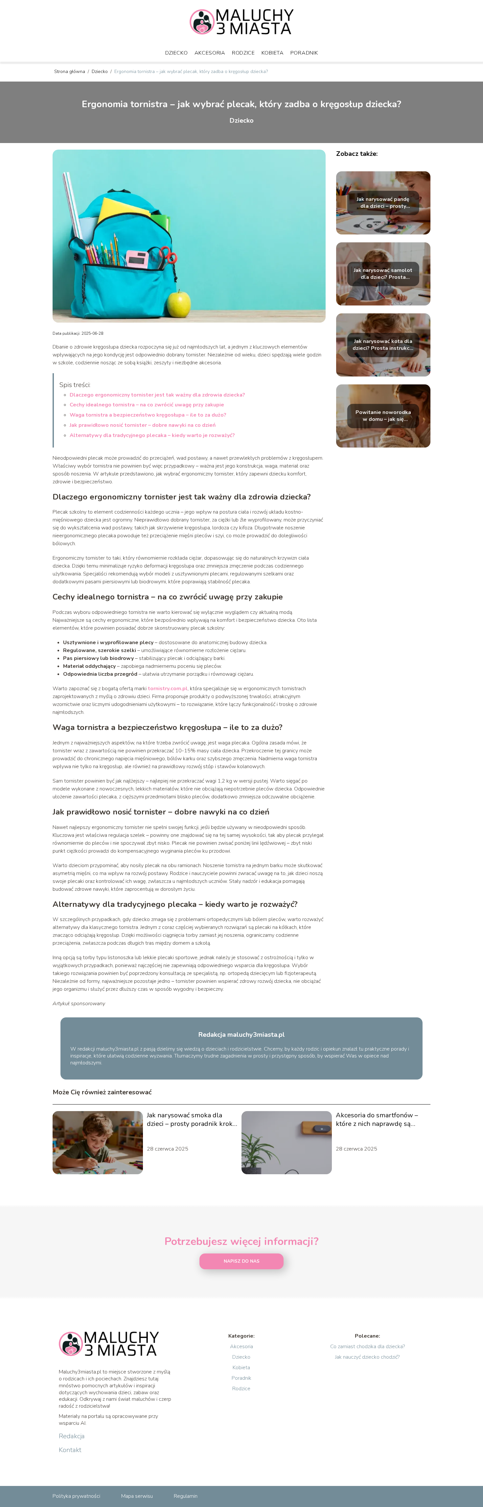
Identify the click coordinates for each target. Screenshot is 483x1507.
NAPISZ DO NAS (242, 1261)
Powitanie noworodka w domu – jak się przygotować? (383, 416)
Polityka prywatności (76, 1496)
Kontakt (70, 1450)
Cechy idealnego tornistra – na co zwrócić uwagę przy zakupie (147, 404)
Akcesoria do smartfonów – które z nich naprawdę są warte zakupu (377, 1119)
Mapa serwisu (137, 1496)
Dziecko (176, 53)
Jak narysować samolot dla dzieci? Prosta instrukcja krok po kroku (383, 274)
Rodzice (243, 53)
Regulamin (185, 1496)
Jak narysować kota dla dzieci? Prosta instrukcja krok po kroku (383, 345)
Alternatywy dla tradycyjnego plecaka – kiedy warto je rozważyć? (152, 435)
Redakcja (72, 1436)
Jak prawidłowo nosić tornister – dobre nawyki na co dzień (143, 425)
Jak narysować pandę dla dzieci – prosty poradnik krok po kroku (383, 203)
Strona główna (70, 71)
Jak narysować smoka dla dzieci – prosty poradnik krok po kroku (190, 1119)
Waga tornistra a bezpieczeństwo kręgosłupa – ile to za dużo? (148, 415)
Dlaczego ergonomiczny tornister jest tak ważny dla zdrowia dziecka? (157, 395)
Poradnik (304, 53)
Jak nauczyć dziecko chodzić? (367, 1357)
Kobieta (273, 53)
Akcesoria (210, 53)
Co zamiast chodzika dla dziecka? (367, 1346)
